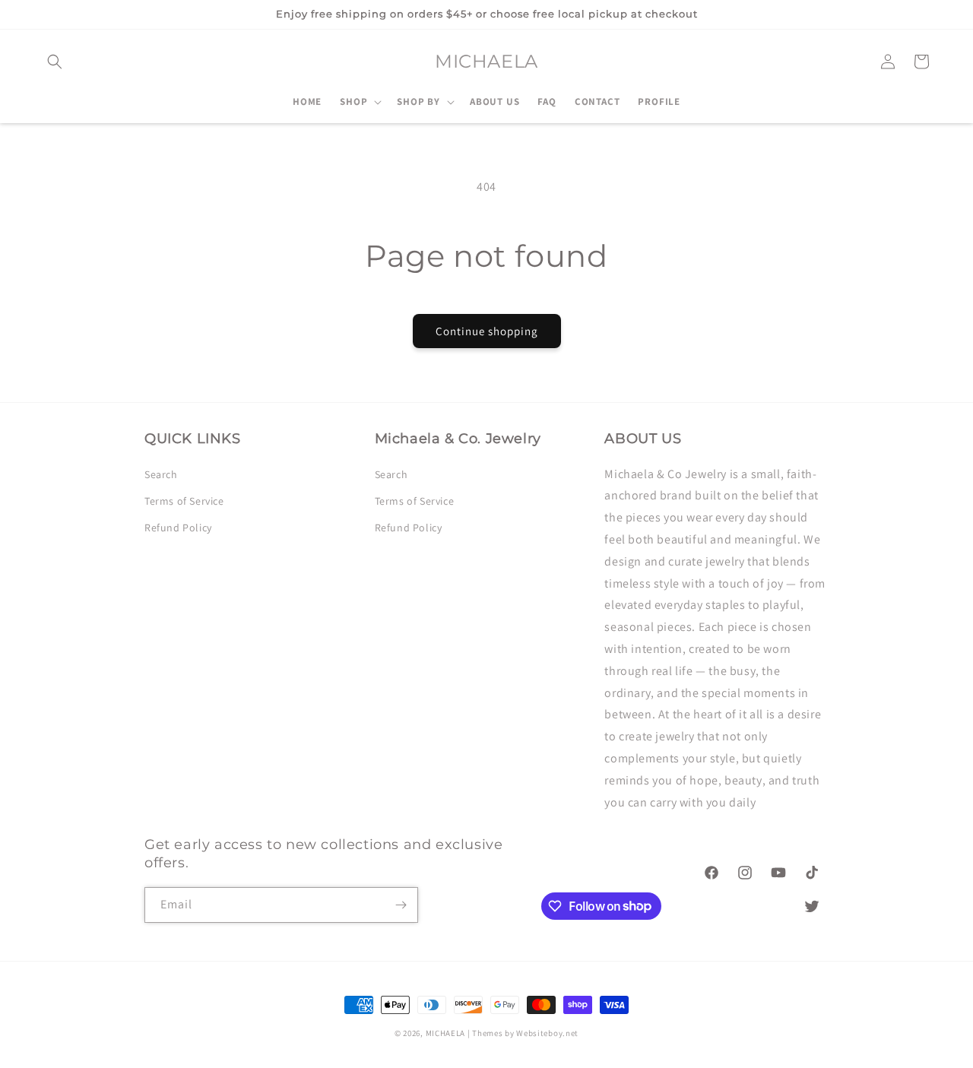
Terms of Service (184, 500)
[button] (54, 61)
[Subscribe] (400, 905)
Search (161, 473)
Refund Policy (178, 527)
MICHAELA (446, 1033)
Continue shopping (487, 331)
